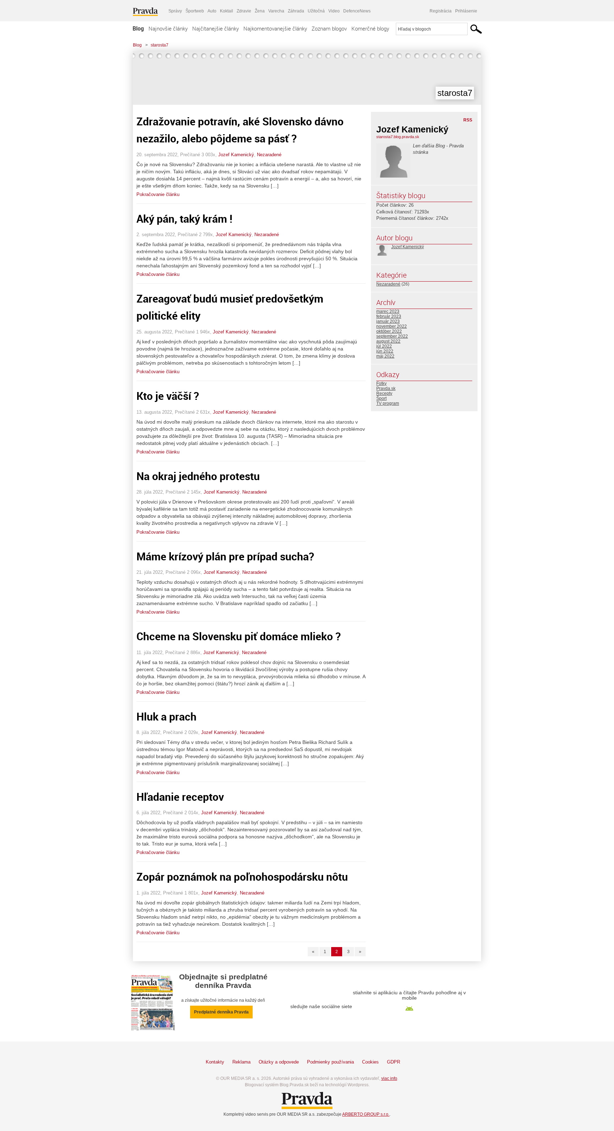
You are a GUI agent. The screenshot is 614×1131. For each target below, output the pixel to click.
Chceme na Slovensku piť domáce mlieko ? (238, 636)
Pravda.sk (385, 388)
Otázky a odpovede (279, 1062)
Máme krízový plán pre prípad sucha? (225, 556)
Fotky (381, 383)
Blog (138, 28)
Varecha (276, 11)
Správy (175, 11)
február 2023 (388, 316)
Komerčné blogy (370, 28)
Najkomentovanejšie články (275, 28)
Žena (260, 11)
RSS (467, 120)
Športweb (194, 11)
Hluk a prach (166, 716)
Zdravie (244, 11)
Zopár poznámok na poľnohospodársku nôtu (242, 876)
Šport (381, 398)
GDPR (393, 1062)
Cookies (370, 1062)
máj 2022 (385, 356)
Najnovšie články (168, 28)
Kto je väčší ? (167, 395)
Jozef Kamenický (236, 154)
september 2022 (392, 336)
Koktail (226, 11)
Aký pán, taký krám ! (184, 218)
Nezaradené (269, 154)
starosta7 (159, 45)
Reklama (241, 1062)
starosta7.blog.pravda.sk (397, 137)
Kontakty (215, 1062)
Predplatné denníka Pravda (221, 1012)
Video (334, 11)
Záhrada (296, 11)
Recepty (384, 393)
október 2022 (389, 331)
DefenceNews (357, 11)
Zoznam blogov (329, 28)
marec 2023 (387, 311)
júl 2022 (384, 346)
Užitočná (316, 11)
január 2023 (388, 321)
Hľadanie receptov (180, 796)
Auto (212, 11)
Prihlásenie (466, 11)
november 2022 (391, 326)
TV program (387, 403)
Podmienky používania (330, 1062)
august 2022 (388, 341)
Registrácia (441, 11)
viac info (389, 1078)
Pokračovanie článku (157, 194)
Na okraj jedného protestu (198, 476)
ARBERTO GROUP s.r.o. (365, 1114)
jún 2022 (384, 351)
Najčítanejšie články (215, 28)
